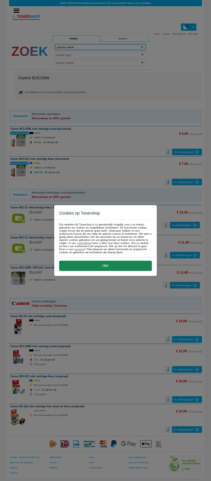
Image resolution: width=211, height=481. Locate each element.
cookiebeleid (84, 243)
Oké (105, 265)
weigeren (79, 249)
